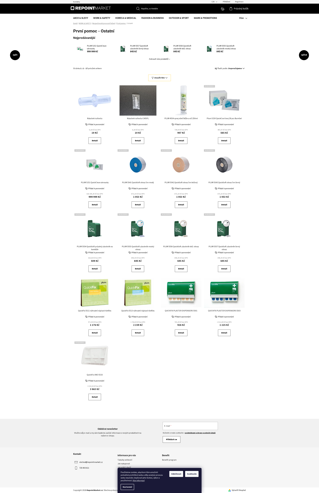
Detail (95, 140)
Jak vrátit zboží (124, 467)
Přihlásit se (171, 439)
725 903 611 (84, 468)
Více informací (139, 480)
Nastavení (127, 487)
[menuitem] (81, 18)
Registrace (239, 2)
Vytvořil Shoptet (239, 490)
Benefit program (169, 460)
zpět (15, 54)
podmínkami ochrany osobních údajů (200, 433)
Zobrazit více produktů (158, 59)
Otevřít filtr (159, 77)
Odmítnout (176, 474)
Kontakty (76, 2)
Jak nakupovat (124, 463)
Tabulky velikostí (125, 460)
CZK (213, 2)
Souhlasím (192, 474)
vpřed (304, 54)
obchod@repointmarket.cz (91, 462)
